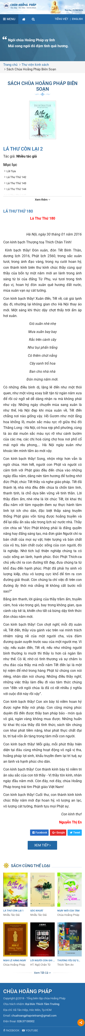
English (77, 19)
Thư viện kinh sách (35, 65)
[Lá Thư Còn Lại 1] (15, 895)
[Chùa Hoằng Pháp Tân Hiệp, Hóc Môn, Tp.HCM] (42, 5)
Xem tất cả (41, 972)
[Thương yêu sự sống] (69, 944)
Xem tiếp (41, 845)
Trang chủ (10, 65)
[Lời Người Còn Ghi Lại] (42, 944)
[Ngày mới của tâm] (69, 895)
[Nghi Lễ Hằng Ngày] (15, 944)
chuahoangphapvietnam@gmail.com (33, 1015)
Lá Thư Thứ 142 (16, 177)
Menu (11, 19)
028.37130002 (25, 1021)
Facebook (41, 832)
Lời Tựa (11, 171)
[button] (33, 19)
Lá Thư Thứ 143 (16, 183)
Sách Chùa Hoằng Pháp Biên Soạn (31, 69)
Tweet (76, 832)
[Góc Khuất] (42, 895)
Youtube (32, 1030)
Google (60, 832)
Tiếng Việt (61, 19)
